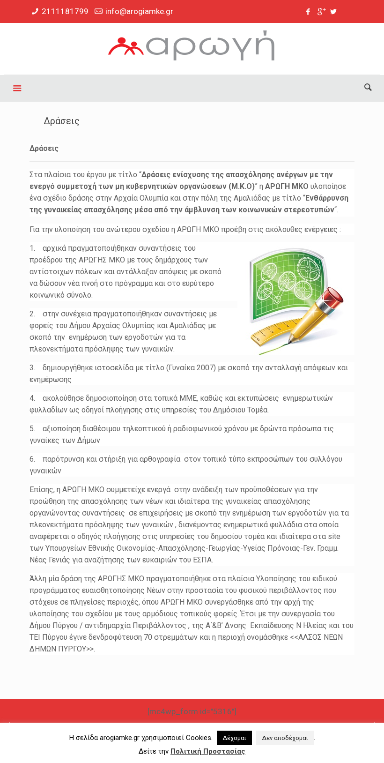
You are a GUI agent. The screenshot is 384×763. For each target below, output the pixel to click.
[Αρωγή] (191, 49)
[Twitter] (334, 11)
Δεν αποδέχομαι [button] (285, 737)
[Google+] (321, 11)
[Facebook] (308, 11)
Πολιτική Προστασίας (207, 751)
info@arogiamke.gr (139, 11)
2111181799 (65, 11)
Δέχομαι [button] (234, 737)
